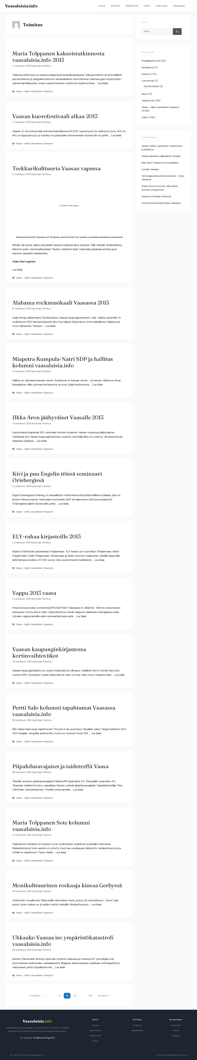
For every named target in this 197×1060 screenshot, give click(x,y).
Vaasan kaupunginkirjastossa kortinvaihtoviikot (49, 652)
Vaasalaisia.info (21, 5)
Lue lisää (103, 83)
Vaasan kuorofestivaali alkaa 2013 (55, 116)
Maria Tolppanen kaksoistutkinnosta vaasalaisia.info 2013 (58, 56)
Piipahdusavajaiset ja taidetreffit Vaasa (60, 766)
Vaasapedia (179, 5)
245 (90, 995)
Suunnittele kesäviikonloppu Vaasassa (161, 203)
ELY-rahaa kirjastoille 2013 (46, 536)
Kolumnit (115, 5)
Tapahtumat (131, 5)
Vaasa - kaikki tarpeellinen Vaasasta (34, 91)
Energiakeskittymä (151, 60)
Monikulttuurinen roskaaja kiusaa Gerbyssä (67, 885)
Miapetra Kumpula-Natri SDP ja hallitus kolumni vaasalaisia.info (62, 362)
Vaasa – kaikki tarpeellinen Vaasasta (160, 107)
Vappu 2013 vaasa (34, 593)
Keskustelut (161, 5)
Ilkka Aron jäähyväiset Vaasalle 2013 (58, 417)
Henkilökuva (148, 67)
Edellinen (34, 995)
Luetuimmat (148, 80)
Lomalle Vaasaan (150, 169)
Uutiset (102, 5)
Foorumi (137, 1025)
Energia (176, 1035)
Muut (144, 94)
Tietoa (95, 1041)
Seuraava (104, 995)
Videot (147, 5)
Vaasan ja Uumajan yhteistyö (156, 196)
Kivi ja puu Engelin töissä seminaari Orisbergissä (57, 476)
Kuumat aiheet (151, 86)
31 (60, 995)
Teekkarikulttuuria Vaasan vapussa (56, 168)
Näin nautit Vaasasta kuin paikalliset (160, 162)
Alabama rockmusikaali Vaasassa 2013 (60, 302)
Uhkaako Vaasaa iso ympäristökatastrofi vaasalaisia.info (62, 940)
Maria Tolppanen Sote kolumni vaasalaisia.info (51, 825)
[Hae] (177, 31)
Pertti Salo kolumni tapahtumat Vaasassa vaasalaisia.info (63, 710)
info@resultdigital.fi (44, 1037)
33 (76, 995)
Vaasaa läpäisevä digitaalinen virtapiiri (161, 156)
